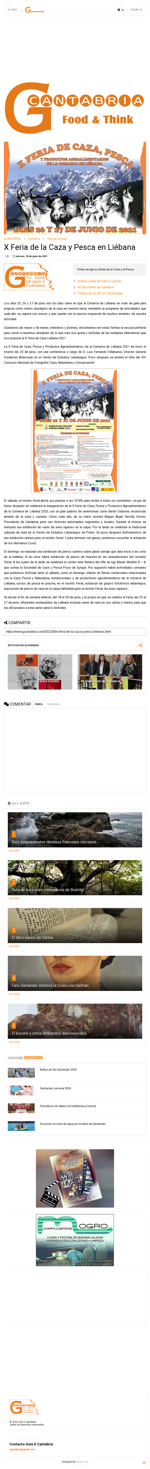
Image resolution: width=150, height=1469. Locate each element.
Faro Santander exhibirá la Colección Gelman (50, 985)
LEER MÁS (14, 850)
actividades (32, 1058)
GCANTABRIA (12, 238)
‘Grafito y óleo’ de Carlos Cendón (99, 281)
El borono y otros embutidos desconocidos (49, 1033)
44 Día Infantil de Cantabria (95, 287)
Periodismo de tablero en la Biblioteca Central (68, 1106)
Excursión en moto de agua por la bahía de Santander (73, 1123)
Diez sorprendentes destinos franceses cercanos (54, 842)
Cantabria (34, 238)
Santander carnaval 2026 (55, 1088)
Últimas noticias (57, 238)
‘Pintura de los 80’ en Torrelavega (99, 293)
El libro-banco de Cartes (32, 937)
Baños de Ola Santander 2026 (58, 1069)
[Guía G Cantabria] (34, 11)
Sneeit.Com (82, 1461)
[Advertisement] (75, 48)
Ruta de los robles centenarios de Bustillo (48, 889)
